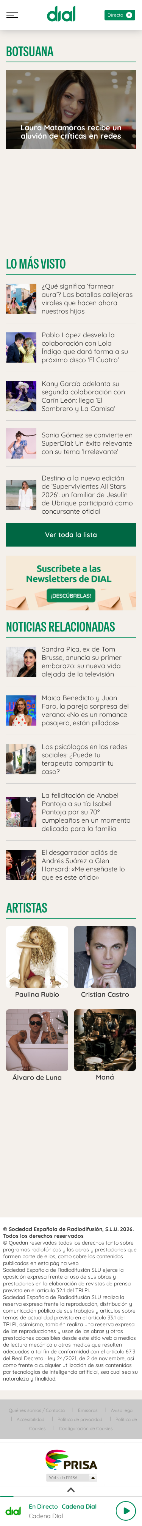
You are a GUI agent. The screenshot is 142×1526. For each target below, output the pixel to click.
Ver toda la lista (71, 534)
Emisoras (88, 1410)
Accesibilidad (30, 1419)
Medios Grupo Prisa (71, 1477)
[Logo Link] (61, 13)
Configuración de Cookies (86, 1428)
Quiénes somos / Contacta (37, 1410)
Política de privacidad (80, 1419)
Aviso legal (122, 1410)
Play (125, 1511)
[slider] (71, 1496)
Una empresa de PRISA (71, 1459)
